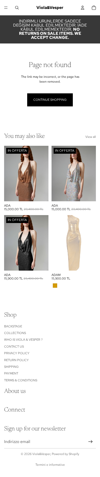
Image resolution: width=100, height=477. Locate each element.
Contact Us (14, 347)
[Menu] (6, 8)
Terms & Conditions (20, 380)
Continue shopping (50, 100)
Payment (11, 373)
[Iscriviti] (90, 441)
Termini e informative (50, 465)
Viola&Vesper (41, 454)
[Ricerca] (17, 7)
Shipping (11, 367)
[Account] (82, 7)
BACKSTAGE (13, 326)
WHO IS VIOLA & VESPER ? (23, 340)
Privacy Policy (16, 353)
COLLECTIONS (15, 333)
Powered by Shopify (65, 454)
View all (90, 137)
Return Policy (16, 360)
